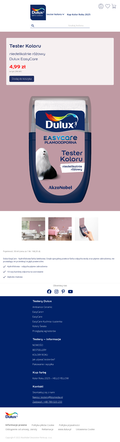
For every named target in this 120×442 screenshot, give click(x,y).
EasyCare (37, 316)
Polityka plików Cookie (43, 425)
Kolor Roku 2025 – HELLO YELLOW (50, 378)
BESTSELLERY (39, 349)
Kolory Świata (39, 326)
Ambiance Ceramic (42, 306)
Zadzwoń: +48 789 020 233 (47, 401)
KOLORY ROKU (40, 354)
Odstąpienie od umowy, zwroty (21, 429)
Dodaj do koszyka (22, 78)
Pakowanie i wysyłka (43, 364)
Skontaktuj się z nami (43, 392)
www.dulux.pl (64, 429)
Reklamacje (47, 429)
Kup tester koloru (52, 14)
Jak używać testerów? (43, 359)
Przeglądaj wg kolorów (44, 331)
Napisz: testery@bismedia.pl (47, 397)
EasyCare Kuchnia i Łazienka (47, 321)
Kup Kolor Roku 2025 (78, 14)
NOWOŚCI (37, 345)
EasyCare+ (38, 311)
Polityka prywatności (69, 425)
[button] (63, 14)
